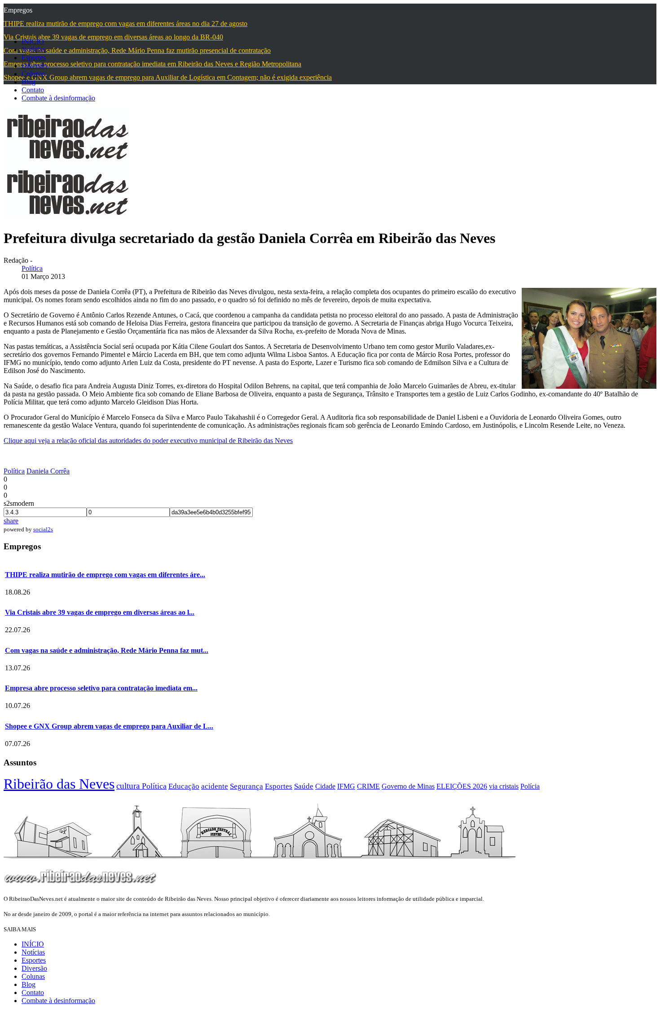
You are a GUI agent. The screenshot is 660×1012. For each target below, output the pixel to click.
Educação (183, 786)
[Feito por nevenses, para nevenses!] (66, 161)
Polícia (530, 786)
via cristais (504, 786)
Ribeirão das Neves (59, 784)
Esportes (34, 57)
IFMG (346, 786)
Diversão (34, 65)
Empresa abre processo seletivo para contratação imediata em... (101, 688)
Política (32, 268)
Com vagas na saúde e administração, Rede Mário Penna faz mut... (106, 650)
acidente (214, 786)
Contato (33, 90)
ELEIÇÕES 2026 (461, 786)
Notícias (33, 49)
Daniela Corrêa (48, 471)
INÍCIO (33, 41)
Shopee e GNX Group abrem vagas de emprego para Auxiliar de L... (109, 726)
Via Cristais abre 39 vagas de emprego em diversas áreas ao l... (99, 612)
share (11, 521)
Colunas (33, 74)
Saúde (303, 786)
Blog (28, 82)
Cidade (325, 786)
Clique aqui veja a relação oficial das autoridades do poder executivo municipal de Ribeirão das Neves (148, 440)
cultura (129, 785)
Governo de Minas (408, 786)
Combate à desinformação (58, 98)
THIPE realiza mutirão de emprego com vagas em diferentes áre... (105, 574)
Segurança (246, 786)
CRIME (368, 786)
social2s (43, 529)
